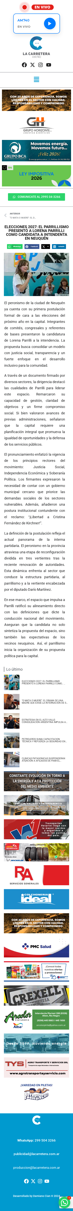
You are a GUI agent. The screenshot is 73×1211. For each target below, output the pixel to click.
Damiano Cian (41, 1195)
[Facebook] (24, 64)
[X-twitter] (32, 64)
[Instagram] (40, 64)
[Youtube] (48, 64)
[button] (36, 79)
